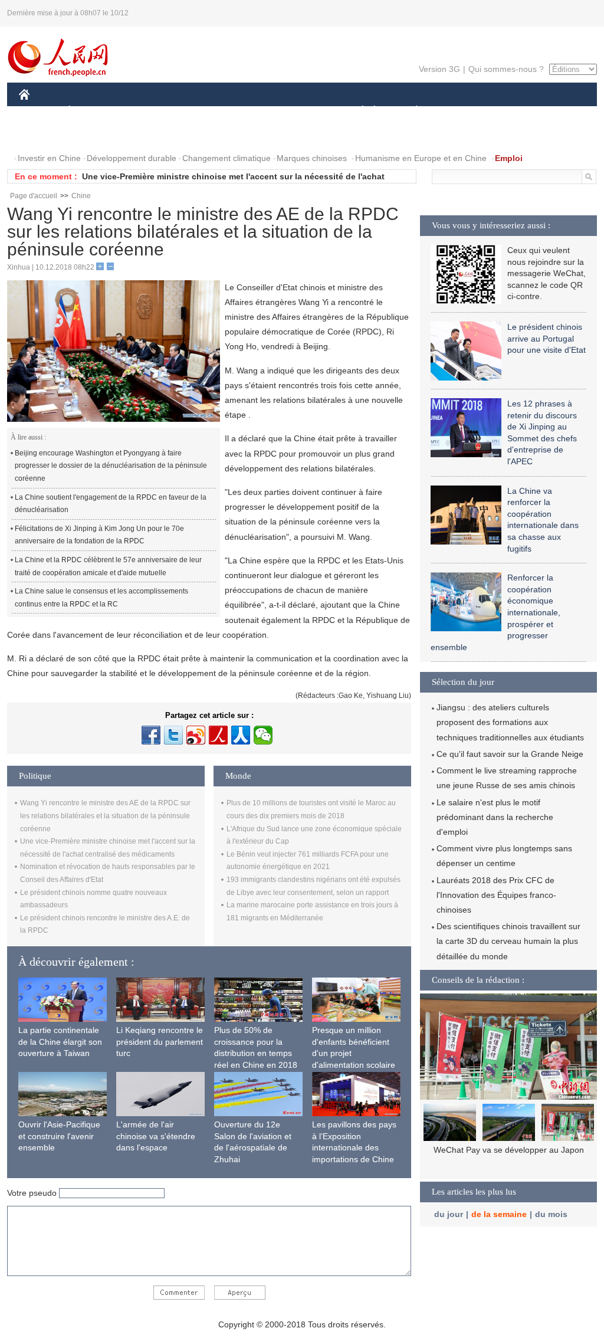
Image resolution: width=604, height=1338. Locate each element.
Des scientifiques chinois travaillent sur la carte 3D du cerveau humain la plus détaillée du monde (508, 940)
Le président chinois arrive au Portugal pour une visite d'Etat (546, 338)
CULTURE (303, 111)
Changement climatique (226, 158)
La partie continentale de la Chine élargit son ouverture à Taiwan (60, 1041)
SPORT (458, 111)
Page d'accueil (33, 196)
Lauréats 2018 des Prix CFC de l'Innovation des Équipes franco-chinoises (496, 894)
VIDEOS (92, 135)
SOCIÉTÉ (357, 111)
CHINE (39, 111)
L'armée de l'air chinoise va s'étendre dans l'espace (155, 1136)
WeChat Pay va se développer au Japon (509, 1150)
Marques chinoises (312, 158)
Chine (81, 196)
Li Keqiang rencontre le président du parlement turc (159, 1041)
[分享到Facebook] (151, 735)
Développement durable (131, 158)
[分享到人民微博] (218, 735)
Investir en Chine (49, 158)
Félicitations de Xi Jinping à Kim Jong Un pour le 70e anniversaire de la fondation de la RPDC (99, 535)
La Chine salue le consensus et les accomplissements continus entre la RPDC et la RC (101, 597)
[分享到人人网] (240, 735)
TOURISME (509, 111)
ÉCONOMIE (91, 111)
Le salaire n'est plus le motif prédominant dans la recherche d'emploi (494, 817)
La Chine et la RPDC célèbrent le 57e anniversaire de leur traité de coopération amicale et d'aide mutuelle (108, 566)
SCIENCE (249, 111)
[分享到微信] (263, 735)
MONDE (146, 111)
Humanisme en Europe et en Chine (421, 158)
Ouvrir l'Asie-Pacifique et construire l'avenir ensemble (59, 1136)
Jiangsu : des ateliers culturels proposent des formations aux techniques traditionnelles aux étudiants (510, 722)
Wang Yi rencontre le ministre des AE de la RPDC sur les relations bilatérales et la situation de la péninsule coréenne (105, 815)
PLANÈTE (410, 111)
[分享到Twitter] (173, 735)
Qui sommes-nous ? (506, 69)
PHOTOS (44, 135)
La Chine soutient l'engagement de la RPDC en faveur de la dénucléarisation (110, 503)
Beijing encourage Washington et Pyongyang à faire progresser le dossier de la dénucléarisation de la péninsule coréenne (111, 466)
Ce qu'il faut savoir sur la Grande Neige (509, 754)
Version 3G (439, 69)
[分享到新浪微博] (195, 735)
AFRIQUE (197, 111)
